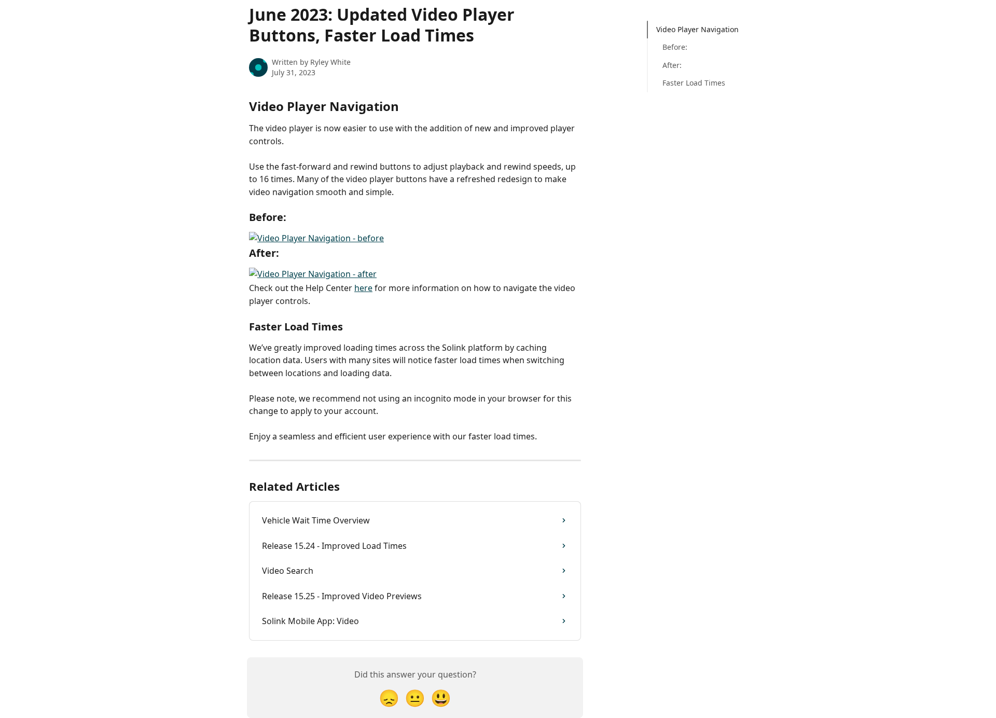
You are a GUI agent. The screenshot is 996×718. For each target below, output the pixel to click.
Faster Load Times (693, 83)
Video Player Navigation (697, 29)
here (363, 288)
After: (672, 65)
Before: (674, 47)
